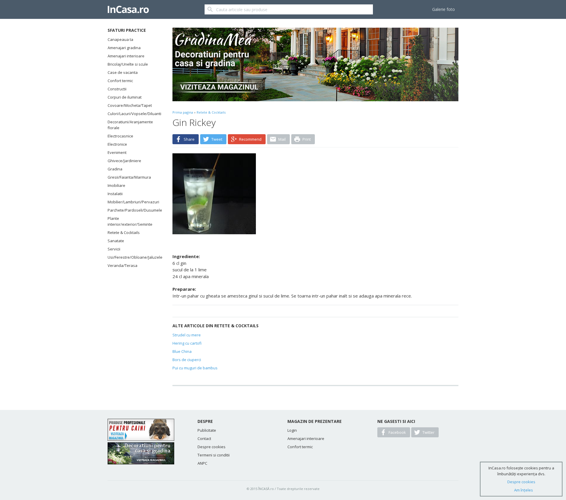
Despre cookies (212, 446)
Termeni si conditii (214, 455)
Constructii (117, 89)
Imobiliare (116, 185)
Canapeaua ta (120, 39)
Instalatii (115, 193)
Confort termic (120, 80)
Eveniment (117, 152)
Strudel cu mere (186, 335)
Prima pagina (182, 112)
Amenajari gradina (124, 47)
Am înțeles (523, 490)
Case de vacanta (123, 72)
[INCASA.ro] (128, 9)
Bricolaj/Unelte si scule (128, 64)
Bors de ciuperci (186, 359)
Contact (204, 438)
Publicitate (207, 430)
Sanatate (116, 240)
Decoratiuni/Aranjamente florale (130, 124)
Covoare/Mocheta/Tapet (130, 105)
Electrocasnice (120, 136)
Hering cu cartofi (187, 343)
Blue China (182, 351)
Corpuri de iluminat (125, 97)
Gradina (115, 169)
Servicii (114, 249)
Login (292, 430)
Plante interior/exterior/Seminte (130, 221)
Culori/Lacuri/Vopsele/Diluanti (133, 113)
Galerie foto (443, 9)
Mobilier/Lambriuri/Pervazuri (133, 202)
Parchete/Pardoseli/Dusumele (133, 210)
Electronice (117, 144)
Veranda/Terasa (122, 265)
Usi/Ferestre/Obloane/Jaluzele (133, 257)
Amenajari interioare (126, 56)
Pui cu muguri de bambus (195, 368)
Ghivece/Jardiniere (124, 160)
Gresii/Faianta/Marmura (129, 177)
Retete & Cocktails (124, 232)
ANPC (202, 463)
